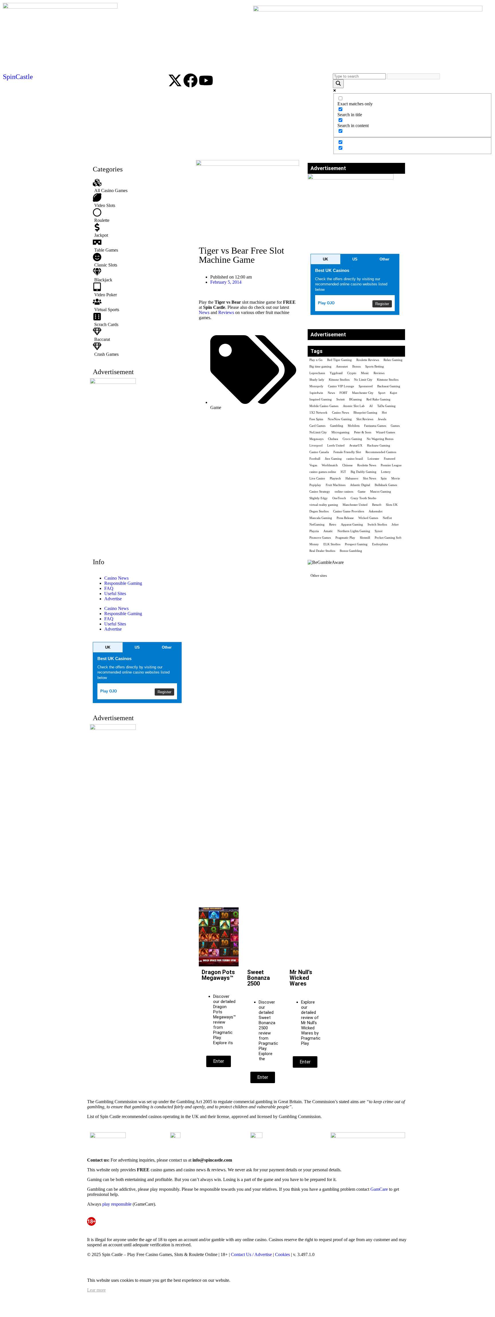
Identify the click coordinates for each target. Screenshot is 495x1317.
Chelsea (333, 439)
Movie (395, 478)
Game (215, 407)
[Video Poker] (138, 290)
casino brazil (354, 458)
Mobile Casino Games (323, 406)
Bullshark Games (386, 485)
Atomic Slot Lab (354, 406)
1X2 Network (318, 412)
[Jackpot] (138, 230)
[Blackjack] (138, 275)
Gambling (336, 425)
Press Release (345, 518)
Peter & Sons (362, 432)
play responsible (116, 1204)
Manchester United (355, 504)
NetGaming (317, 524)
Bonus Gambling (351, 550)
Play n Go (316, 360)
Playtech (335, 478)
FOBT (343, 392)
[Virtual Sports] (138, 304)
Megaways (316, 439)
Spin (384, 478)
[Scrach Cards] (138, 319)
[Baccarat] (138, 334)
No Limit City (363, 379)
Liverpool (316, 445)
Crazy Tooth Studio (363, 498)
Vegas (313, 465)
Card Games (317, 425)
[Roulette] (138, 215)
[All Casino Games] (138, 185)
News (204, 312)
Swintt (340, 399)
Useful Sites (115, 593)
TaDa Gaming (386, 406)
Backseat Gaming (388, 386)
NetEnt (387, 518)
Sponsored (366, 386)
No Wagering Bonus (380, 439)
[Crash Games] (138, 349)
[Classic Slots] (138, 260)
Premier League (391, 465)
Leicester (373, 458)
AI (371, 406)
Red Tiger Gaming (339, 360)
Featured (389, 458)
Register (164, 692)
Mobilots (354, 425)
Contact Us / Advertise (251, 1254)
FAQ (108, 588)
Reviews (226, 312)
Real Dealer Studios (322, 550)
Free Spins (316, 419)
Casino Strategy (319, 491)
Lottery (386, 471)
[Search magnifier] (338, 83)
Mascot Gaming (380, 491)
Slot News (369, 478)
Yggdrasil (336, 373)
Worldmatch (330, 465)
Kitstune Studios (387, 379)
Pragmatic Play (345, 537)
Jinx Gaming (333, 458)
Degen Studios (319, 511)
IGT (343, 471)
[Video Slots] (138, 200)
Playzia (314, 531)
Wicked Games (368, 518)
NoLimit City (318, 432)
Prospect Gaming (356, 544)
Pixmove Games (320, 537)
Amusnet (342, 366)
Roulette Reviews (367, 360)
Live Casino (317, 478)
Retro (332, 524)
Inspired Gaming (320, 399)
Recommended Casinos (381, 452)
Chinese (347, 465)
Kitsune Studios (339, 379)
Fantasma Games (375, 425)
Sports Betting (374, 366)
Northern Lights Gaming (353, 531)
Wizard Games (385, 432)
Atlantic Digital (360, 485)
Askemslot (375, 511)
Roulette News (366, 465)
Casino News (116, 578)
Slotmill (365, 537)
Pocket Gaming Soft (388, 537)
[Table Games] (138, 245)
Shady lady (316, 379)
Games (395, 425)
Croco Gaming (352, 439)
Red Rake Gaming (378, 399)
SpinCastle (18, 76)
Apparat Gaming (352, 524)
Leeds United (336, 445)
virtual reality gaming (323, 504)
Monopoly (316, 386)
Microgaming (340, 432)
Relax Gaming (393, 360)
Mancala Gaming (320, 518)
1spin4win (316, 392)
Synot (378, 531)
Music (365, 373)
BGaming (355, 399)
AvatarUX (355, 445)
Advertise (113, 598)
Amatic (328, 531)
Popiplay (315, 485)
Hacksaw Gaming (378, 445)
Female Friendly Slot (347, 452)
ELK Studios (331, 544)
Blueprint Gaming (365, 412)
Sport (381, 392)
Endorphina (380, 544)
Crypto (351, 373)
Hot (384, 412)
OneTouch (339, 498)
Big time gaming (320, 366)
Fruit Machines (335, 485)
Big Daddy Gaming (363, 471)
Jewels (382, 419)
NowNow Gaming (340, 419)
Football (314, 458)
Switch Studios (377, 524)
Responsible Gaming (123, 583)
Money (314, 544)
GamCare (379, 1189)
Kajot (393, 392)
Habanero (351, 478)
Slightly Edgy (318, 498)
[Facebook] (190, 80)
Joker (395, 524)
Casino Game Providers (348, 511)
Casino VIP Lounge (341, 386)
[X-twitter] (175, 80)
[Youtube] (206, 80)
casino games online (322, 471)
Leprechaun (317, 373)
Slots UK (392, 504)
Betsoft (376, 504)
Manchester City (363, 392)
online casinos (344, 491)
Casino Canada (319, 452)
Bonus (356, 366)
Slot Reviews (364, 419)
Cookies (282, 1254)
